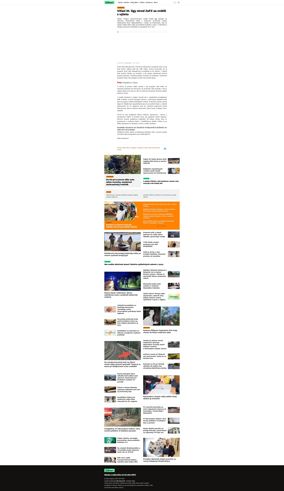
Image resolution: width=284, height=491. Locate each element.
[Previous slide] (158, 226)
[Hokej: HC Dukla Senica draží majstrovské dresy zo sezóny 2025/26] (174, 161)
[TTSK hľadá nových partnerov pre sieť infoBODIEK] (174, 244)
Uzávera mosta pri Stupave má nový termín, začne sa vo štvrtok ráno (154, 356)
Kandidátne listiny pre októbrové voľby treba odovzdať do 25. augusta (127, 399)
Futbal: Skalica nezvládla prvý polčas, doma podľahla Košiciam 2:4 (128, 440)
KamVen (126, 2)
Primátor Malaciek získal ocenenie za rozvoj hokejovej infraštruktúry (159, 460)
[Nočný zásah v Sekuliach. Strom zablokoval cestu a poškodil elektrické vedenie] (122, 281)
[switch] (175, 2)
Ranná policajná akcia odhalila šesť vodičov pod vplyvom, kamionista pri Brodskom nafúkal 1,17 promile (127, 378)
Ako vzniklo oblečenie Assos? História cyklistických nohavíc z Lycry (133, 264)
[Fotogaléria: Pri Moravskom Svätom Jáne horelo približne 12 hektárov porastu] (122, 417)
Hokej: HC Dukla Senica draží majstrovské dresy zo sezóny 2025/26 (154, 161)
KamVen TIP (109, 222)
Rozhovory (149, 2)
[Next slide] (165, 226)
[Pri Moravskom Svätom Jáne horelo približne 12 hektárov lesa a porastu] (174, 421)
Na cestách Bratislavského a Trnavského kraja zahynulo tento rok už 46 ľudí (128, 450)
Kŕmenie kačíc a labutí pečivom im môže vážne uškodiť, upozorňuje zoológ (154, 234)
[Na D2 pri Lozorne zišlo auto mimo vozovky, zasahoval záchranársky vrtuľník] (122, 164)
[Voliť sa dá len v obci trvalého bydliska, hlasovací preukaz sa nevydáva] (174, 254)
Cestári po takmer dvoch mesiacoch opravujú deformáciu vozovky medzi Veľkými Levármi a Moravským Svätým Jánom (154, 344)
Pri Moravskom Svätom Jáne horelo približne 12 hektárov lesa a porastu (154, 421)
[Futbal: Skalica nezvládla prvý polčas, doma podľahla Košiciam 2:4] (110, 440)
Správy (120, 2)
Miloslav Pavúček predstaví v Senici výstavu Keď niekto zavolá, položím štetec (159, 210)
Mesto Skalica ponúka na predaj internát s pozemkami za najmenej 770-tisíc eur (154, 430)
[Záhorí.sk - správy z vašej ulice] (109, 2)
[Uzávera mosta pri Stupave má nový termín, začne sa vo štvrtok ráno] (174, 356)
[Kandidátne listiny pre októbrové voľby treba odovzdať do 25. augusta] (110, 399)
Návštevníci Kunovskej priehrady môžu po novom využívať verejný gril (122, 254)
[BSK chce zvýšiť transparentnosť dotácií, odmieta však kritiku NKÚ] (110, 460)
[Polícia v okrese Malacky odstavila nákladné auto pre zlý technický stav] (110, 389)
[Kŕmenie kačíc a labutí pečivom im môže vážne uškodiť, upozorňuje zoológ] (174, 234)
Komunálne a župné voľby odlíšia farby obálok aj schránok (160, 397)
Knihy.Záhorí (134, 2)
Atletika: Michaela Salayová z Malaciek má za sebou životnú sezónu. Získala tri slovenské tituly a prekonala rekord (155, 274)
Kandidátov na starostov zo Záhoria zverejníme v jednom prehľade (128, 333)
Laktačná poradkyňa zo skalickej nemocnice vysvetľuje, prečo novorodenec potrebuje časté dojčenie (129, 309)
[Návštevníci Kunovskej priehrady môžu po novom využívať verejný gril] (122, 241)
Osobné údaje (131, 481)
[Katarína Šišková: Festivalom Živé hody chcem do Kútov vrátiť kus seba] (161, 316)
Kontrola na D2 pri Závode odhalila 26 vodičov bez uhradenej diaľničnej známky (154, 366)
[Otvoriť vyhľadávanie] (179, 2)
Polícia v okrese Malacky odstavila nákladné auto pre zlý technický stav (128, 389)
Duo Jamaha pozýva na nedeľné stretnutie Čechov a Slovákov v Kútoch (158, 222)
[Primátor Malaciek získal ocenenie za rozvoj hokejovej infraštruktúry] (161, 447)
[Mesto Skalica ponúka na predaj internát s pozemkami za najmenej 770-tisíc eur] (174, 430)
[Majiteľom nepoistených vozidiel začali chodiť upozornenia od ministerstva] (174, 171)
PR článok (146, 178)
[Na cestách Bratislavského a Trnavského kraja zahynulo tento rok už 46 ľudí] (110, 450)
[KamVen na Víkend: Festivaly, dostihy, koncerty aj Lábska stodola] (122, 211)
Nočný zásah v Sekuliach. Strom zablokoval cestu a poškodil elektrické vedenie (121, 295)
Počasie (142, 2)
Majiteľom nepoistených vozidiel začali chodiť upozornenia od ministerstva (154, 171)
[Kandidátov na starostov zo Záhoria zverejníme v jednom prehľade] (110, 333)
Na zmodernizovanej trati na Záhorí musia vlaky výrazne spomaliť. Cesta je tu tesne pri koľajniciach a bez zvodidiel (122, 364)
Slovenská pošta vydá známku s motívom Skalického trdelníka (152, 286)
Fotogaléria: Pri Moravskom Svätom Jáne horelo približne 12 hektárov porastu (122, 430)
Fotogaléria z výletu (130, 82)
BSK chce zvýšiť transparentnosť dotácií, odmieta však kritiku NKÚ (127, 460)
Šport (156, 2)
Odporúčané (121, 7)
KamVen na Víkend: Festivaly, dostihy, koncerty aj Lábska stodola (121, 226)
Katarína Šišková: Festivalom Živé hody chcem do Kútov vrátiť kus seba (160, 331)
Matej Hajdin (128, 63)
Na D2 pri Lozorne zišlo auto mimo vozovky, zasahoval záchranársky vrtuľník (120, 182)
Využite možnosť (114, 481)
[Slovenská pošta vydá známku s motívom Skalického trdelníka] (174, 286)
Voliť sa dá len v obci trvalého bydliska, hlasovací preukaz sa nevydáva (154, 254)
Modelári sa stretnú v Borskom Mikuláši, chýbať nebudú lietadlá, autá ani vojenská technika (158, 216)
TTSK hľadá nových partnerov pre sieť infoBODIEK (151, 244)
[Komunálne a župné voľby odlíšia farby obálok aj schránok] (161, 384)
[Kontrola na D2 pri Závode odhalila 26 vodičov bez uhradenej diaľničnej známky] (174, 366)
